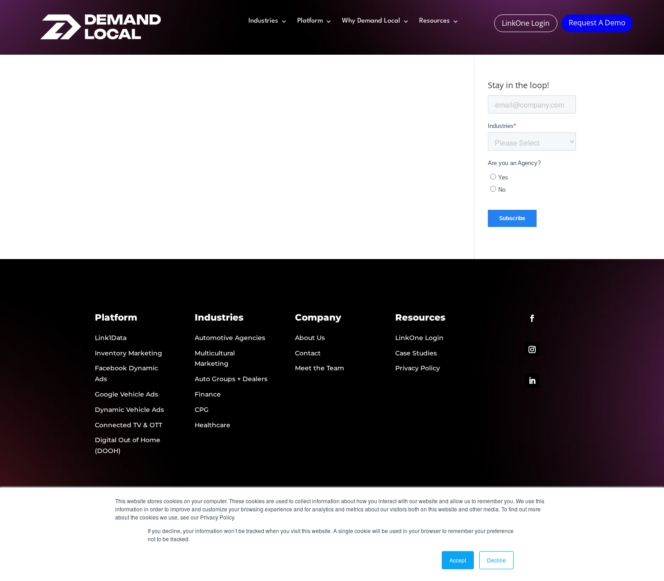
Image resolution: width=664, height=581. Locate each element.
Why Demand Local (371, 21)
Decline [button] (496, 560)
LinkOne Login (526, 23)
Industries (263, 21)
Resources (434, 21)
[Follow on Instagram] (532, 349)
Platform (310, 21)
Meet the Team (319, 368)
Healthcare (212, 425)
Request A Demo (597, 23)
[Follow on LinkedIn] (532, 380)
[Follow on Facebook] (532, 318)
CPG (202, 410)
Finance (208, 394)
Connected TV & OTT (128, 425)
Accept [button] (457, 560)
